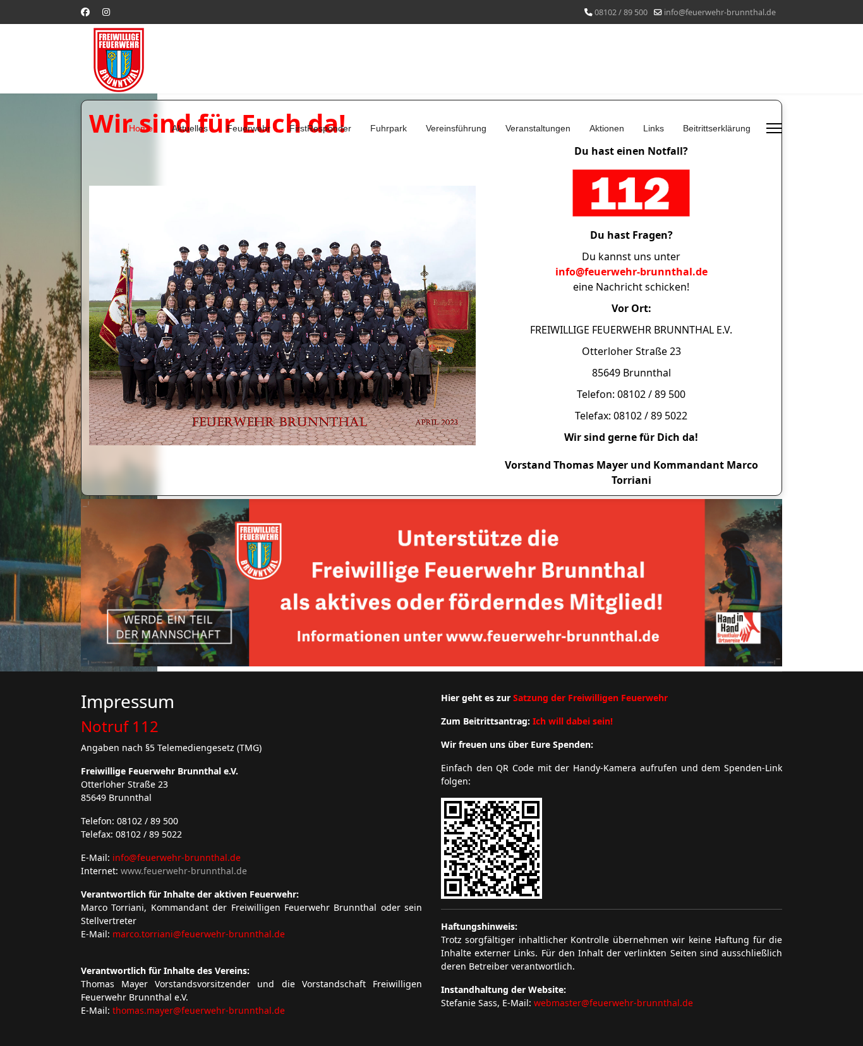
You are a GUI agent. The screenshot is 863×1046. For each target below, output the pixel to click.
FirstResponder (320, 128)
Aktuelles (190, 128)
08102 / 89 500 (621, 12)
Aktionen (606, 128)
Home (141, 128)
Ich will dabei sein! (573, 721)
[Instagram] (106, 12)
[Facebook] (85, 12)
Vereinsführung (456, 128)
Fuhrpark (388, 128)
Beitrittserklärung (717, 128)
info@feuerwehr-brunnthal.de (720, 12)
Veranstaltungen (537, 128)
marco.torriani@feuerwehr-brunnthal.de (198, 934)
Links (653, 128)
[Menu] (774, 128)
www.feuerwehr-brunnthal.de (184, 871)
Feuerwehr (248, 128)
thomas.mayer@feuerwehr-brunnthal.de (198, 1010)
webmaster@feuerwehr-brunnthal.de (613, 1003)
